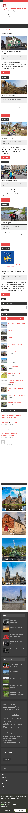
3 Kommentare (6, 143)
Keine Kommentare (7, 101)
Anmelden (5, 768)
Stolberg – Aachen (12, 352)
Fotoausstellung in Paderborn (8, 417)
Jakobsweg (8, 724)
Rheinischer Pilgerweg (9, 734)
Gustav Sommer (5, 422)
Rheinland (19, 734)
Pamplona (16, 730)
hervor (18, 718)
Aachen (4, 704)
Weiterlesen (5, 72)
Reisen (3, 789)
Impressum (18, 800)
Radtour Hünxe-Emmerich (14, 402)
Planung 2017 (5, 248)
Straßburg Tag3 (14, 671)
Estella (10, 715)
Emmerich (21, 711)
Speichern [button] (7, 810)
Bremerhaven (11, 707)
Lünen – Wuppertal (6, 223)
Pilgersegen (6, 732)
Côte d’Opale (6, 711)
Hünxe (14, 721)
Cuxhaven (16, 709)
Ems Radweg (5, 715)
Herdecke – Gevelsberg (8, 96)
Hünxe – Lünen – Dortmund (9, 180)
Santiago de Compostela (8, 736)
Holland (5, 721)
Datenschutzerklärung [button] (7, 802)
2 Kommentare (6, 58)
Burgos (17, 707)
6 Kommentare (6, 228)
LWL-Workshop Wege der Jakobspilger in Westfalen (13, 272)
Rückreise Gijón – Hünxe (14, 373)
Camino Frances (8, 709)
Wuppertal (18, 742)
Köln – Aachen (11, 330)
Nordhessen (16, 727)
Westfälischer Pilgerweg (9, 742)
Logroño (18, 724)
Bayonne (18, 704)
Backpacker (13, 704)
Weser (14, 738)
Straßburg (5, 738)
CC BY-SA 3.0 (10, 266)
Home (2, 774)
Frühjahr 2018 (11, 718)
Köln (15, 724)
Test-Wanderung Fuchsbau (16, 627)
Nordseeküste (6, 730)
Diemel (11, 711)
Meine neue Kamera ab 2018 (17, 648)
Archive (16, 318)
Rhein (11, 732)
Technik (3, 786)
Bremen (5, 707)
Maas (21, 724)
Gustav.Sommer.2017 (15, 56)
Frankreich (5, 718)
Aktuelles (3, 777)
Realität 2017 (5, 77)
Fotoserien (3, 792)
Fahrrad (15, 714)
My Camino (8, 727)
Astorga (8, 704)
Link (16, 266)
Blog (2, 783)
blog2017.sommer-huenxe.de (13, 8)
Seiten (21, 318)
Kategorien (10, 318)
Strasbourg (19, 736)
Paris (20, 730)
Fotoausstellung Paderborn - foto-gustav (11, 415)
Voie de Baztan (10, 738)
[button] (2, 804)
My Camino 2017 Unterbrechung (16, 323)
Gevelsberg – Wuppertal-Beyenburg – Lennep (12, 52)
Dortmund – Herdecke (7, 138)
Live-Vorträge (4, 780)
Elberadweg (15, 711)
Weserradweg (7, 740)
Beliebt (4, 318)
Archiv (3, 299)
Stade (15, 736)
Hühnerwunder (9, 721)
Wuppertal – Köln (12, 337)
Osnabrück (11, 730)
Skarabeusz (22, 264)
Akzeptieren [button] (20, 810)
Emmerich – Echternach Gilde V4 (16, 395)
